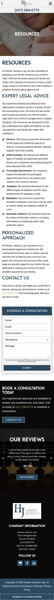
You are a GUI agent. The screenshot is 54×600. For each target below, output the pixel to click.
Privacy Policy (44, 360)
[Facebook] (27, 563)
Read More (27, 477)
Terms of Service (26, 361)
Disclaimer (26, 586)
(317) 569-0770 (27, 10)
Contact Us (13, 420)
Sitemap (38, 586)
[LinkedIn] (34, 563)
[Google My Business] (20, 563)
